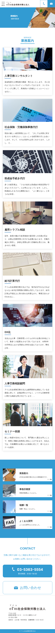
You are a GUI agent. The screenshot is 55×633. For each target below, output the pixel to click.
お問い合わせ (30, 588)
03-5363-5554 (30, 569)
